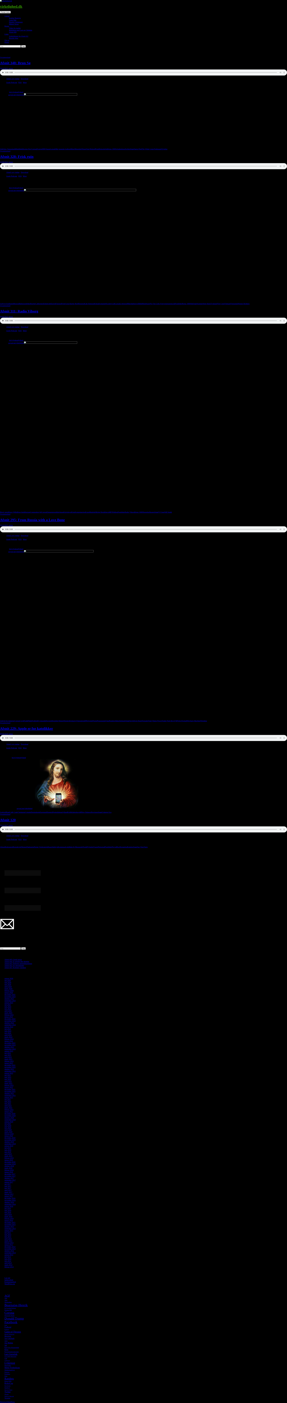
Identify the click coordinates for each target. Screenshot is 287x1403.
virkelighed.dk (11, 6)
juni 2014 (7, 1259)
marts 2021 (8, 1108)
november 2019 (10, 1140)
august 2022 (8, 1073)
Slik (191, 304)
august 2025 (8, 1003)
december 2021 (9, 1089)
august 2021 (8, 1097)
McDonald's (7, 1365)
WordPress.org (9, 1284)
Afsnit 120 (8, 820)
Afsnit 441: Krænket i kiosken (15, 968)
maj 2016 (7, 1212)
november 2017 (10, 1176)
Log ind (7, 1278)
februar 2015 (9, 1243)
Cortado (28, 812)
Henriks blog (13, 38)
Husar (50, 847)
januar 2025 (8, 1017)
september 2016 (10, 1204)
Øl (85, 721)
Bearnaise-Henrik (16, 1305)
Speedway (7, 1388)
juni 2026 (7, 982)
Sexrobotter (7, 1385)
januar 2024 (8, 1041)
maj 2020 (7, 1128)
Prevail (114, 847)
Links (6, 34)
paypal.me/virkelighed (16, 95)
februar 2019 (9, 1158)
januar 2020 (8, 1136)
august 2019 (8, 1146)
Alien (5, 1300)
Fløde (30, 721)
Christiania (21, 812)
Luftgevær (7, 1360)
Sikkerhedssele (120, 721)
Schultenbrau (120, 149)
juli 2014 (7, 1257)
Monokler (78, 149)
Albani (2, 847)
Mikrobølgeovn (132, 304)
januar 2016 (8, 1220)
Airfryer (3, 304)
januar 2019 (8, 1160)
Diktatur (24, 847)
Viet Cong (220, 304)
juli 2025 (7, 1005)
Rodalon (130, 847)
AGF (7, 1295)
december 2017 (9, 1174)
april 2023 (8, 1057)
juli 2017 (7, 1184)
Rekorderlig (103, 149)
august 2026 (8, 978)
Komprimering (80, 512)
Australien (8, 1302)
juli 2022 (7, 1075)
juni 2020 (7, 1126)
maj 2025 (7, 1009)
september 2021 (10, 1095)
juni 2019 (7, 1150)
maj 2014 (7, 1261)
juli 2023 (7, 1053)
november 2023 (10, 1045)
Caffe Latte (13, 812)
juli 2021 (7, 1099)
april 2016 (8, 1214)
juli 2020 (7, 1124)
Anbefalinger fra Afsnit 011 (18, 36)
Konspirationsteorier (11, 1352)
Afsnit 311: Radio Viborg (19, 311)
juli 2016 (7, 1208)
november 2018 (10, 1164)
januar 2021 (8, 1112)
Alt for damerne (8, 721)
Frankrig (6, 1329)
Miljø (140, 304)
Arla (7, 304)
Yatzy (146, 847)
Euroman (43, 812)
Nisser (84, 149)
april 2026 (8, 987)
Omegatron (80, 721)
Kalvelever (67, 512)
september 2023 (10, 1049)
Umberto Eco (106, 812)
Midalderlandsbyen (9, 1370)
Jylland (64, 812)
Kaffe (69, 812)
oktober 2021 (9, 1093)
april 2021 (8, 1106)
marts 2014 (8, 1265)
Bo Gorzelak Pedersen (10, 1308)
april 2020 (8, 1130)
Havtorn (49, 721)
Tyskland (214, 304)
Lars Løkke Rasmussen (10, 1356)
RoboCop (8, 1383)
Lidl (113, 304)
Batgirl (11, 304)
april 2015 (8, 1239)
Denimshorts (35, 812)
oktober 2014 (9, 1251)
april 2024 (8, 1035)
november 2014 (10, 1249)
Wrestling (203, 721)
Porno (95, 721)
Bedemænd (9, 847)
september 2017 (10, 1180)
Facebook (10, 1322)
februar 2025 (9, 1015)
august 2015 (8, 1231)
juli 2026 (7, 980)
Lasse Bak (12, 20)
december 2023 (9, 1043)
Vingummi (234, 304)
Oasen (95, 847)
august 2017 (8, 1182)
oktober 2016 (9, 1202)
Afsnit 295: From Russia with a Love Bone (32, 520)
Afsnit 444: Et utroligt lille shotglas (16, 962)
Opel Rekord (90, 149)
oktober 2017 (9, 1178)
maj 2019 (7, 1152)
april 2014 (8, 1263)
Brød (8, 812)
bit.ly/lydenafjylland (16, 92)
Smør (132, 149)
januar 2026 (8, 993)
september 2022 (10, 1071)
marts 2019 (8, 1156)
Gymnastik (42, 721)
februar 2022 (9, 1085)
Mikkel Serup (14, 24)
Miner (72, 149)
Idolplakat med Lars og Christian (20, 30)
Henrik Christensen (16, 22)
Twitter (7, 1392)
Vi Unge (161, 512)
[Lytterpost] (7, 929)
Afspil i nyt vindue (13, 79)
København (76, 812)
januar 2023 (8, 1063)
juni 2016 (7, 1210)
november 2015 (10, 1225)
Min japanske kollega (62, 149)
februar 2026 (9, 991)
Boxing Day (26, 149)
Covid (22, 721)
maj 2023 (7, 1055)
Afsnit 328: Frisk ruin (17, 157)
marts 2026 (8, 989)
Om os (6, 40)
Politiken (7, 1374)
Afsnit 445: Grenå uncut (13, 960)
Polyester (89, 721)
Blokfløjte (18, 149)
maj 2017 (7, 1188)
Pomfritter (178, 304)
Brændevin (17, 847)
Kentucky (72, 721)
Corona (33, 149)
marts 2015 (8, 1241)
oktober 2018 (9, 1166)
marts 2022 (8, 1083)
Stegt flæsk (207, 304)
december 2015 (9, 1222)
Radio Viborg (129, 512)
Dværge (39, 149)
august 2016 (8, 1206)
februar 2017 (9, 1194)
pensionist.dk (170, 304)
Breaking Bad (8, 1310)
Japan (48, 149)
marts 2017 (8, 1192)
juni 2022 (7, 1077)
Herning (7, 1336)
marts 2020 (8, 1132)
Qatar (107, 721)
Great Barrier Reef (71, 304)
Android (3, 812)
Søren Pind (138, 149)
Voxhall (184, 721)
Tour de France (8, 1389)
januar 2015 (8, 1245)
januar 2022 (8, 1087)
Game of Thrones (12, 1331)
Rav (118, 847)
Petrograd (101, 847)
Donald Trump (14, 1318)
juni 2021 (7, 1101)
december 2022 (9, 1065)
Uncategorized (5, 57)
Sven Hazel (138, 721)
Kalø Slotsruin (89, 304)
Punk (97, 149)
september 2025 (10, 1001)
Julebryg (55, 847)
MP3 (110, 512)
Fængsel (59, 304)
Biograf (16, 304)
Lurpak (52, 149)
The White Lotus (148, 149)
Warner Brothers (244, 304)
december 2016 (9, 1198)
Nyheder (90, 847)
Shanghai (146, 512)
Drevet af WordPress (7, 1402)
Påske (5, 1376)
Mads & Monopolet (76, 847)
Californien (39, 304)
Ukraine (6, 1394)
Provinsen (94, 812)
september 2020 (10, 1120)
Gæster (7, 16)
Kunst (87, 512)
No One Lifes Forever (158, 304)
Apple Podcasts (11, 82)
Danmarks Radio (9, 1315)
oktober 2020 (9, 1118)
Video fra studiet (15, 28)
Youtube (7, 1398)
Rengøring (123, 847)
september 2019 (10, 1144)
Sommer (200, 304)
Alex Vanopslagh (9, 149)
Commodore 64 (35, 512)
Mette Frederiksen (12, 1367)
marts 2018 (8, 1168)
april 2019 (8, 1154)
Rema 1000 (111, 149)
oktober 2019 (9, 1142)
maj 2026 (7, 984)
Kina (73, 512)
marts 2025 (8, 1013)
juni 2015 (7, 1235)
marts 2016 (8, 1216)
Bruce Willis (12, 512)
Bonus (6, 26)
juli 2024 (7, 1029)
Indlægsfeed (8, 1280)
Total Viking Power (155, 721)
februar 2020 (9, 1134)
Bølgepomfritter (24, 304)
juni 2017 (7, 1186)
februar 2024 (9, 1039)
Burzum (27, 512)
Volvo (179, 721)
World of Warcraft (9, 1396)
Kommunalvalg (63, 847)
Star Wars (140, 847)
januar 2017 (8, 1196)
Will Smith (168, 512)
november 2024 (10, 1021)
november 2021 (10, 1091)
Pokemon (6, 1372)
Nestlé (85, 847)
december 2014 (9, 1247)
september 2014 (10, 1253)
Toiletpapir (157, 149)
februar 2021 (9, 1110)
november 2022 (10, 1067)
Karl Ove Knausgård (11, 1347)
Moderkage (146, 304)
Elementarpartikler (53, 512)
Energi (53, 304)
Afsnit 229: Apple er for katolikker (26, 728)
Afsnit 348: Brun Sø (15, 63)
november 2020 (10, 1116)
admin (11, 68)
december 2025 (9, 995)
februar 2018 (9, 1170)
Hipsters (66, 721)
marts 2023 (8, 1059)
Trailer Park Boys (168, 721)
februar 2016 (9, 1218)
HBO (44, 149)
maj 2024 (7, 1033)
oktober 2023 (9, 1047)
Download (24, 79)
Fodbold (35, 721)
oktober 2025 (9, 999)
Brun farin (20, 512)
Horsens (81, 304)
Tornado (145, 721)
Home (6, 42)
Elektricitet (47, 304)
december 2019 (9, 1138)
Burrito (32, 304)
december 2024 (9, 1019)
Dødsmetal (30, 847)
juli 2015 (7, 1233)
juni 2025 (7, 1007)
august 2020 (8, 1122)
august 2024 (8, 1027)
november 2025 (10, 997)
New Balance (86, 812)
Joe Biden (8, 1343)
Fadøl (26, 721)
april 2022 (8, 1081)
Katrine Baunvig (15, 18)
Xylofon (164, 149)
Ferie (63, 304)
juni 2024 (7, 1031)
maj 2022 (7, 1079)
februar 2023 (9, 1061)
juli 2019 (7, 1148)
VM (175, 721)
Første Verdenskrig (41, 847)
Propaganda (101, 721)
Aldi (1, 149)
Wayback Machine (193, 721)
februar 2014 (9, 1267)
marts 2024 (8, 1037)
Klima (96, 304)
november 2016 (10, 1200)
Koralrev (109, 304)
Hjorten (55, 812)
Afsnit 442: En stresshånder (14, 966)
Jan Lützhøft (9, 1338)
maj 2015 (7, 1237)
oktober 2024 (9, 1023)
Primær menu (5, 12)
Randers (112, 721)
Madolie (92, 512)
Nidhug (115, 512)
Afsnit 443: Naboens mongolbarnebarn (18, 964)
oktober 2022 (9, 1069)
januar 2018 (8, 1172)
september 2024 (10, 1025)
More (25, 82)
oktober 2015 (9, 1227)
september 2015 (10, 1229)
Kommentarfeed (10, 1282)
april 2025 (8, 1011)
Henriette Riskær (58, 721)
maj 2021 (7, 1103)
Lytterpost (123, 304)
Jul (5, 1345)
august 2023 (8, 1051)
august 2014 (8, 1255)
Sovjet (131, 721)
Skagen (151, 512)
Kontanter (102, 304)
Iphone (60, 812)
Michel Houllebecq (102, 512)
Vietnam (227, 304)
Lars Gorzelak (10, 1354)
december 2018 (9, 1162)
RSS (20, 82)
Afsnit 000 (12, 32)
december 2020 (9, 1114)
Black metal (4, 512)
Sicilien (127, 149)
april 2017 (8, 1190)
